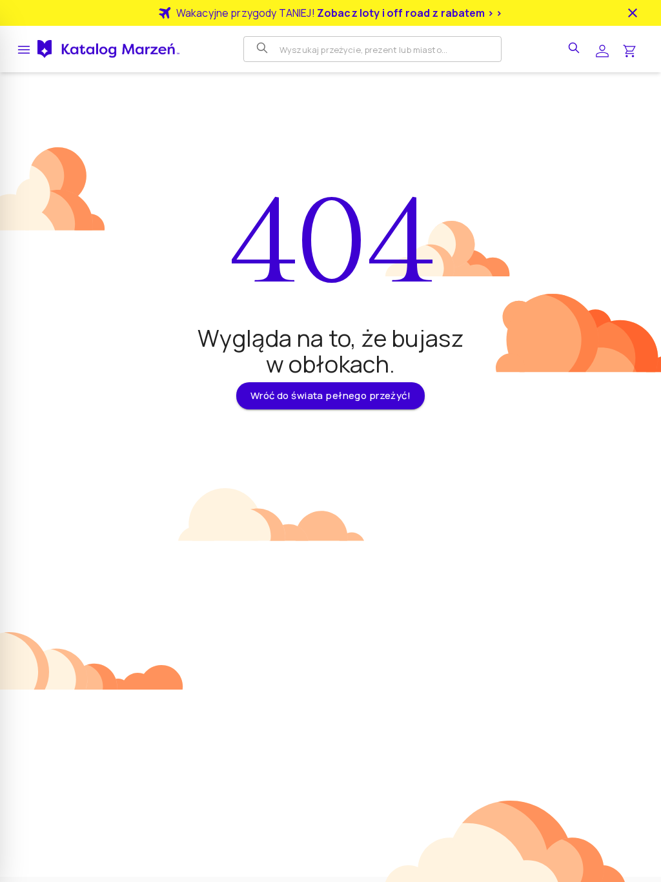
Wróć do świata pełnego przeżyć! (330, 395)
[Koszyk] (629, 49)
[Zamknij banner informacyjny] (633, 13)
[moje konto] (602, 49)
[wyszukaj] (575, 49)
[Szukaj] (263, 49)
